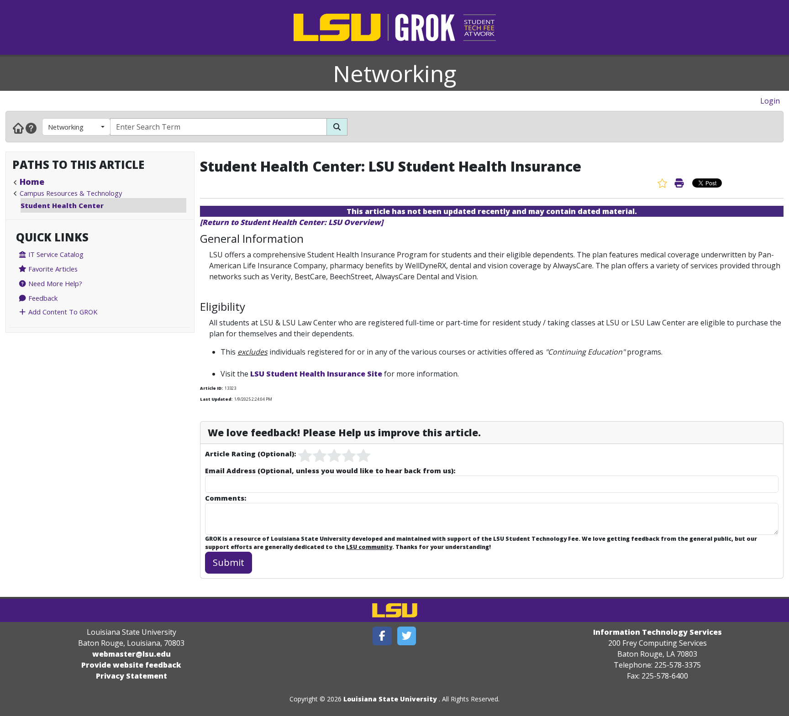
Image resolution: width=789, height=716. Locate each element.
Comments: (225, 497)
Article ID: (211, 388)
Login (770, 101)
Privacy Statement (131, 676)
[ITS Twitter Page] (406, 636)
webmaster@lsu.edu (131, 654)
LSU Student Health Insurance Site (316, 374)
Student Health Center (62, 205)
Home (32, 181)
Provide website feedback (131, 665)
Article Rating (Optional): (250, 453)
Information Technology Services (657, 632)
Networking (395, 73)
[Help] (31, 128)
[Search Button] (336, 127)
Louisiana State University (390, 699)
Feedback (42, 298)
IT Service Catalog (55, 254)
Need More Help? (54, 283)
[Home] (18, 128)
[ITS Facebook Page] (382, 636)
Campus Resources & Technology (71, 193)
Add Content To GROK (61, 311)
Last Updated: (216, 399)
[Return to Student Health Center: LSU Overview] (291, 222)
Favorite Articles (52, 268)
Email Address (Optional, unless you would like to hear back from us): (330, 470)
